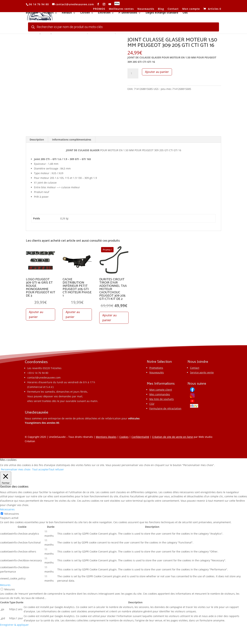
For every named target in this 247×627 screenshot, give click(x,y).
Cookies (124, 437)
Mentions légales (106, 437)
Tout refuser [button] (56, 469)
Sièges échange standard (161, 13)
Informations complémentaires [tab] (71, 139)
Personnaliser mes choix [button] (15, 469)
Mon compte (191, 9)
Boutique (32, 13)
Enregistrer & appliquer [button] (14, 624)
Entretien (104, 13)
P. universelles (128, 13)
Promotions (156, 367)
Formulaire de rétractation (165, 408)
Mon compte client (160, 389)
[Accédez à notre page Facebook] (98, 4)
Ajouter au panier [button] (36, 314)
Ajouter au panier (157, 72)
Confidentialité (140, 437)
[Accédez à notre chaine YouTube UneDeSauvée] (109, 4)
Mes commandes (159, 394)
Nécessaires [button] (7, 509)
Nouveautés (145, 9)
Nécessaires (11, 513)
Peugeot (48, 13)
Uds (185, 13)
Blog (161, 9)
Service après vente (202, 372)
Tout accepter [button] (40, 469)
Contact (173, 9)
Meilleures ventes (121, 9)
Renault (67, 13)
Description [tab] (37, 139)
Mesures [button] (5, 585)
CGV (151, 403)
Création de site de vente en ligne (172, 437)
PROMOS (99, 9)
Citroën (85, 13)
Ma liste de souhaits (161, 399)
